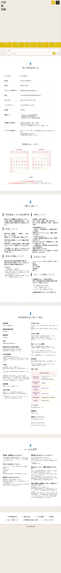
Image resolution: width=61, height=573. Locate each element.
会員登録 (35, 292)
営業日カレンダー (36, 463)
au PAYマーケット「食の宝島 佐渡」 (31, 117)
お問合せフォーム (41, 130)
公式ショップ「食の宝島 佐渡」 (29, 115)
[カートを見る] (53, 2)
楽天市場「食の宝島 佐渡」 (28, 116)
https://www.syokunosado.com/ (28, 90)
